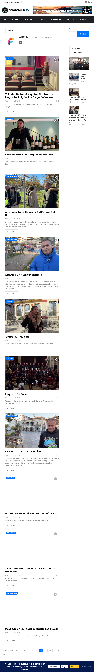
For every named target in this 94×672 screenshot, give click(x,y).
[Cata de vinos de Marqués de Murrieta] (32, 134)
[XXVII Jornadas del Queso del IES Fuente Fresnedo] (32, 547)
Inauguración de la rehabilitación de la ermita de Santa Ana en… (78, 119)
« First (18, 651)
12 (45, 651)
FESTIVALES (41, 20)
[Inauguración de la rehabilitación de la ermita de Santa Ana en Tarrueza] (74, 110)
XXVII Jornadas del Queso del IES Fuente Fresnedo (30, 570)
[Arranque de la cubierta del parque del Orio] (32, 191)
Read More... (11, 112)
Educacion (10, 478)
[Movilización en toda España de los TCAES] (32, 608)
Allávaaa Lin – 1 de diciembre (23, 451)
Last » (5, 655)
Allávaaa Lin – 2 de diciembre (23, 274)
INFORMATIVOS (56, 20)
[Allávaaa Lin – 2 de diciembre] (32, 254)
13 (50, 651)
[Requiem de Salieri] (32, 373)
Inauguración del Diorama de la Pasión (78, 98)
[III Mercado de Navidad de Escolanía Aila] (32, 492)
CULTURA (14, 20)
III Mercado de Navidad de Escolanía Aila (30, 513)
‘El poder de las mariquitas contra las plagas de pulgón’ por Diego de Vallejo (29, 96)
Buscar (72, 29)
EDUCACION (27, 20)
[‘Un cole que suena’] (74, 77)
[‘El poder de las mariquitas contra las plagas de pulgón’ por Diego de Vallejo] (32, 73)
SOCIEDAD (71, 20)
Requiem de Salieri (16, 394)
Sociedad (10, 119)
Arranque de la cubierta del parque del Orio (30, 213)
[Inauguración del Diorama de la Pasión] (74, 92)
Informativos (12, 176)
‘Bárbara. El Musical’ (17, 336)
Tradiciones (11, 533)
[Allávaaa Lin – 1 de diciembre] (32, 430)
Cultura (10, 58)
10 (37, 651)
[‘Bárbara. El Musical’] (32, 316)
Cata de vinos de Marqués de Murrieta (29, 154)
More (82, 20)
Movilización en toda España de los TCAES (31, 629)
